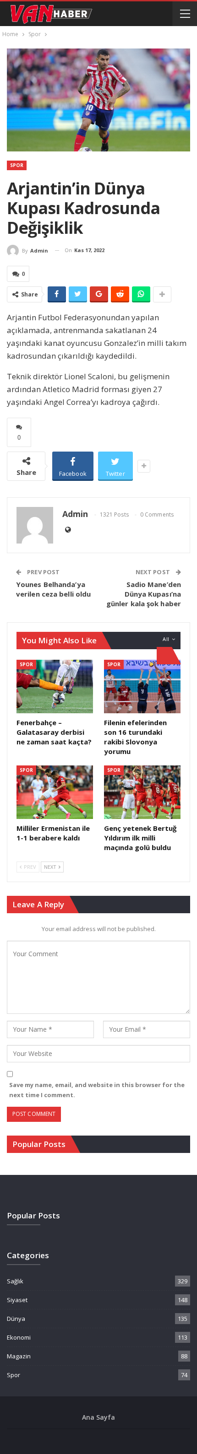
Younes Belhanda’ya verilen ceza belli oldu (53, 589)
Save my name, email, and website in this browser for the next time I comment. (97, 1090)
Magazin (19, 1356)
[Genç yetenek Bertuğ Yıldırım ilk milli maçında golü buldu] (142, 792)
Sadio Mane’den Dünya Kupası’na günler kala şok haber (143, 594)
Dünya (16, 1318)
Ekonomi (19, 1337)
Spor (16, 165)
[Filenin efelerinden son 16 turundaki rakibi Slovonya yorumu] (142, 686)
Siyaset (17, 1300)
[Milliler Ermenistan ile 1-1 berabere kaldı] (54, 792)
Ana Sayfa (98, 1417)
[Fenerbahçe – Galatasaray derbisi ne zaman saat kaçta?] (54, 686)
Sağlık (15, 1281)
